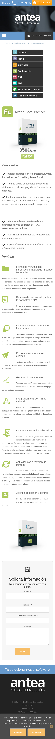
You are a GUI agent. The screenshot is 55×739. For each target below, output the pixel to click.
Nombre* (27, 591)
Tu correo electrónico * (28, 616)
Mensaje (27, 626)
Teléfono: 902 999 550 (27, 712)
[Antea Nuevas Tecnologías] (27, 19)
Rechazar (36, 732)
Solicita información (41, 36)
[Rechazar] (51, 726)
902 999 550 (26, 3)
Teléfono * (27, 605)
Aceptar (18, 732)
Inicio (8, 43)
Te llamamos (44, 2)
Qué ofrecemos (20, 43)
